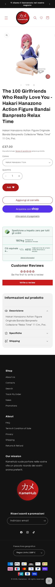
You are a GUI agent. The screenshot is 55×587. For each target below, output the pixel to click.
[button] (6, 17)
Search (9, 388)
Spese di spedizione (23, 151)
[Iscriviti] (44, 521)
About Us (10, 377)
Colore (5, 156)
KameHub (22, 579)
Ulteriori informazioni (27, 257)
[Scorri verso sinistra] (21, 85)
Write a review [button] (27, 282)
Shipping (10, 440)
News (8, 400)
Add (9, 187)
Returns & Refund (14, 446)
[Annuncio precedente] (5, 4)
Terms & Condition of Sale (18, 428)
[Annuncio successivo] (50, 4)
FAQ (8, 423)
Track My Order (13, 394)
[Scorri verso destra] (34, 85)
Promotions (11, 406)
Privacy (9, 434)
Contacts (10, 383)
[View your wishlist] (41, 17)
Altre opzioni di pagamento (27, 216)
